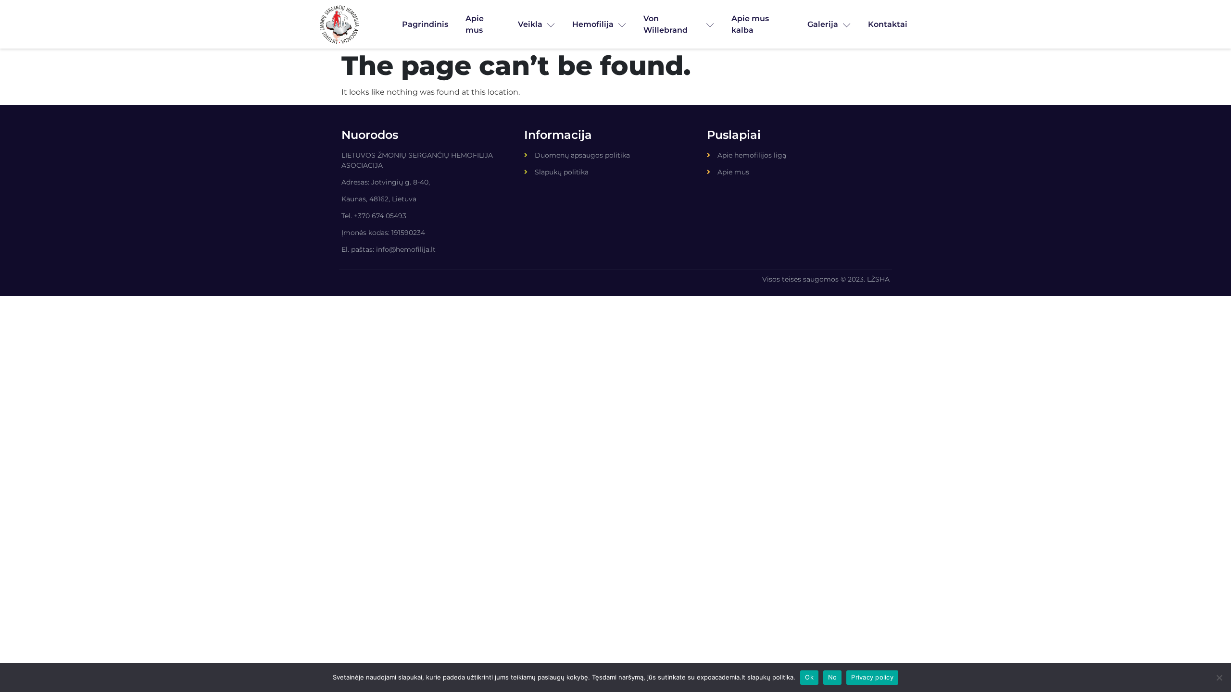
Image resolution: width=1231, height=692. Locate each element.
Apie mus (474, 24)
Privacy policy (872, 677)
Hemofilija (593, 24)
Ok (809, 677)
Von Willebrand (665, 24)
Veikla (530, 24)
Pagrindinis (425, 24)
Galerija (822, 24)
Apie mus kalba (750, 24)
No (832, 677)
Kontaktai (887, 24)
